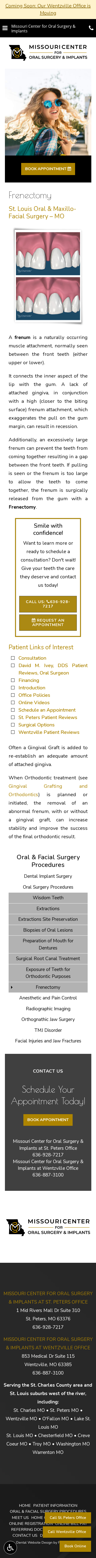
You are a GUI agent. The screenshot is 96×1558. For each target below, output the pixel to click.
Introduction (31, 687)
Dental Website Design (34, 1542)
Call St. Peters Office (68, 1517)
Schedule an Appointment (47, 710)
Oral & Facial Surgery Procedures (48, 861)
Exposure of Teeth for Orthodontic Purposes (48, 973)
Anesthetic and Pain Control (48, 998)
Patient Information (55, 1505)
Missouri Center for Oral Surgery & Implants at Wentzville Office (48, 1165)
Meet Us (20, 1517)
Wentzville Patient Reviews (49, 732)
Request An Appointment (48, 623)
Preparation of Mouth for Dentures (48, 944)
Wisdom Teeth (48, 898)
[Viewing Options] (10, 1547)
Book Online (75, 1546)
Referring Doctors (32, 1529)
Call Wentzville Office (67, 1531)
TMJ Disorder (48, 1030)
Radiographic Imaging (48, 1009)
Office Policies (34, 695)
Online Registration (31, 1523)
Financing (28, 680)
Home (25, 1505)
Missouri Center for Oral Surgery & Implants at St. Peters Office (48, 1144)
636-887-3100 (48, 1175)
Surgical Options (36, 725)
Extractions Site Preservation (48, 919)
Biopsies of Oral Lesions (48, 930)
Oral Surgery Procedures (48, 887)
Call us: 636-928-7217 (48, 604)
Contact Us (25, 1535)
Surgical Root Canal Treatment (48, 958)
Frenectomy (48, 987)
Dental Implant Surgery (48, 876)
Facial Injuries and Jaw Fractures (48, 1041)
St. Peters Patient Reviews (47, 717)
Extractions (48, 908)
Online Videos (34, 702)
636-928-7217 (48, 1155)
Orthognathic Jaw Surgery (48, 1019)
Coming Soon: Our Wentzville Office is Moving (48, 9)
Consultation (32, 658)
